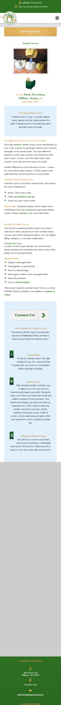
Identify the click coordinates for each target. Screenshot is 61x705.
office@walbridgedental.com (30, 694)
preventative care (22, 196)
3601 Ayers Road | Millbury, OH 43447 (33, 7)
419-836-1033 (32, 3)
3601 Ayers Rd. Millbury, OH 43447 (30, 674)
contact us (24, 213)
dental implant (23, 282)
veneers (18, 144)
